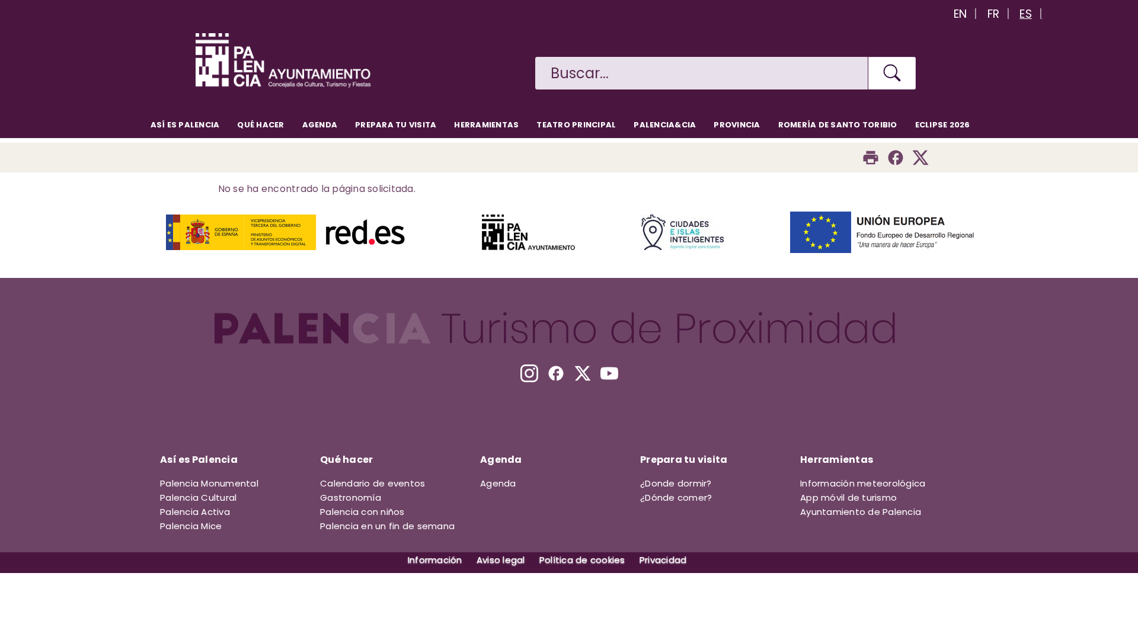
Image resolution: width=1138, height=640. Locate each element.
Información (435, 559)
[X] (583, 373)
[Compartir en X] (920, 158)
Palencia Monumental (209, 483)
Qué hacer (260, 124)
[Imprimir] (871, 158)
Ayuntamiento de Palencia (860, 511)
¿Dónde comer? (676, 497)
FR (993, 14)
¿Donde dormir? (676, 483)
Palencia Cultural (198, 497)
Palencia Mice (191, 526)
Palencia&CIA (665, 124)
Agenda (320, 124)
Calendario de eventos (372, 483)
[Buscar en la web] (892, 73)
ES (1025, 14)
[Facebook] (895, 158)
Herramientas (486, 124)
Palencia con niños (362, 511)
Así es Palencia (185, 124)
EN (960, 14)
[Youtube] (609, 373)
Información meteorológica (862, 483)
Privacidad (663, 559)
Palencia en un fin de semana (387, 526)
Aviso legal (501, 559)
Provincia (737, 124)
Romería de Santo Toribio (837, 124)
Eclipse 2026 (942, 124)
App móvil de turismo (848, 497)
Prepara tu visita (395, 124)
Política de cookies (582, 559)
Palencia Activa (195, 511)
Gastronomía (350, 497)
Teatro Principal (576, 124)
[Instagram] (529, 373)
